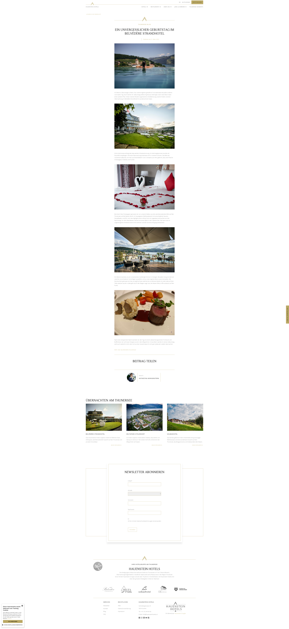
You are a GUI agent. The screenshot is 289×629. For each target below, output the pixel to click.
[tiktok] (148, 617)
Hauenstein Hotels (92, 7)
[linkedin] (144, 617)
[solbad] (144, 589)
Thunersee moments (196, 7)
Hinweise (10, 618)
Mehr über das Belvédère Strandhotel (125, 350)
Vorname (130, 500)
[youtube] (146, 617)
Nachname (131, 509)
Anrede (130, 490)
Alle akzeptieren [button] (12, 621)
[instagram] (141, 617)
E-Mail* (130, 481)
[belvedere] (108, 589)
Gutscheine (186, 2)
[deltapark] (126, 589)
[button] (179, 2)
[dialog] (13, 615)
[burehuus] (162, 589)
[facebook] (139, 617)
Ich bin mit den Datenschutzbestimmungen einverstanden (144, 521)
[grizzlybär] (180, 589)
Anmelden (132, 529)
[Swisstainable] (97, 566)
